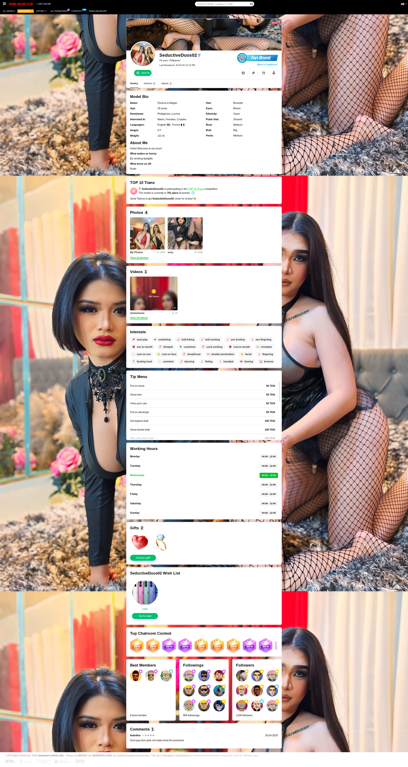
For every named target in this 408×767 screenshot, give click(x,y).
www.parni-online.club (50, 755)
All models (9, 11)
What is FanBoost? (267, 64)
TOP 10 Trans (196, 189)
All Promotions (59, 11)
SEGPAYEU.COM (102, 755)
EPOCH (83, 755)
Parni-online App (98, 11)
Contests (76, 11)
